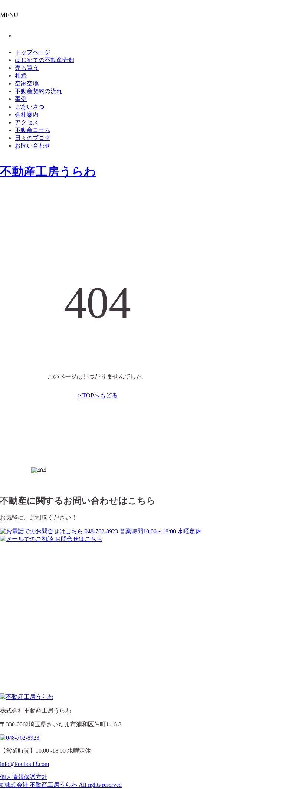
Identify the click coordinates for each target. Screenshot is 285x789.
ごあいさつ (30, 107)
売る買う (27, 68)
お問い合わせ (32, 146)
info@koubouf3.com (24, 764)
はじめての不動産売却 (44, 60)
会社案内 (27, 114)
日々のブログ (32, 138)
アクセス (27, 122)
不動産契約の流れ (38, 91)
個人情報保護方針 (24, 777)
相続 (21, 75)
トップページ (32, 52)
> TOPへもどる (98, 395)
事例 (21, 99)
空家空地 (27, 83)
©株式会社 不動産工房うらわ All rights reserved (61, 785)
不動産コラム (32, 130)
